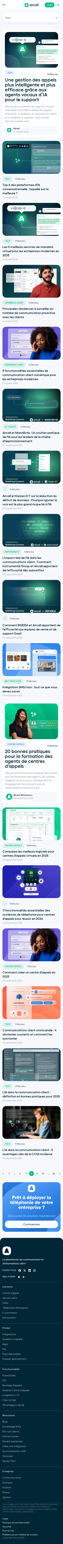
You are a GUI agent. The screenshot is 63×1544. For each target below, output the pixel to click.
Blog (4, 1421)
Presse (6, 1492)
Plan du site (8, 1531)
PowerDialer (9, 1375)
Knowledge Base (11, 1426)
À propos (7, 1482)
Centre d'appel (10, 1293)
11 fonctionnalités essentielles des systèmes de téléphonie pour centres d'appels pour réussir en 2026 (28, 914)
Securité (6, 1527)
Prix (4, 1349)
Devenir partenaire (12, 1441)
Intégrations (9, 1334)
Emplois (6, 1487)
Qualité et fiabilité (12, 1339)
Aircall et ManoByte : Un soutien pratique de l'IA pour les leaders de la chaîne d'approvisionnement (30, 437)
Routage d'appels (12, 1385)
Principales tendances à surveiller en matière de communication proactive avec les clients (28, 313)
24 (54, 1173)
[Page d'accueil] (31, 5)
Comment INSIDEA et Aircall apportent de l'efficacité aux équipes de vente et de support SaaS (31, 629)
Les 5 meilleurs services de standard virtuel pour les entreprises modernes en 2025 (30, 251)
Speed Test (8, 1461)
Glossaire (7, 1456)
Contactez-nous (11, 1477)
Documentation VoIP (14, 1451)
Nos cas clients (10, 1431)
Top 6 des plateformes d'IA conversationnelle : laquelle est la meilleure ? (25, 189)
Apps (5, 1344)
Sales (5, 1303)
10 (43, 1173)
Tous (7, 18)
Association (9, 1317)
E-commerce (9, 1313)
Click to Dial (9, 1400)
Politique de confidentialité (16, 1523)
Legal (5, 1519)
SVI (4, 1380)
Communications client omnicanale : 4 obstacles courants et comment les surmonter (29, 1034)
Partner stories (10, 1436)
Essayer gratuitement (14, 1359)
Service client (9, 1298)
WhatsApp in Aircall (13, 1405)
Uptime (6, 1497)
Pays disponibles (11, 1354)
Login (49, 5)
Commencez (31, 1224)
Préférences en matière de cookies (20, 1535)
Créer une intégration (14, 1446)
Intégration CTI (10, 1395)
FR (3, 5)
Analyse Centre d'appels (16, 1390)
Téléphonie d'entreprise (15, 1308)
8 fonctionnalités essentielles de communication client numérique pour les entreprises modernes (29, 375)
